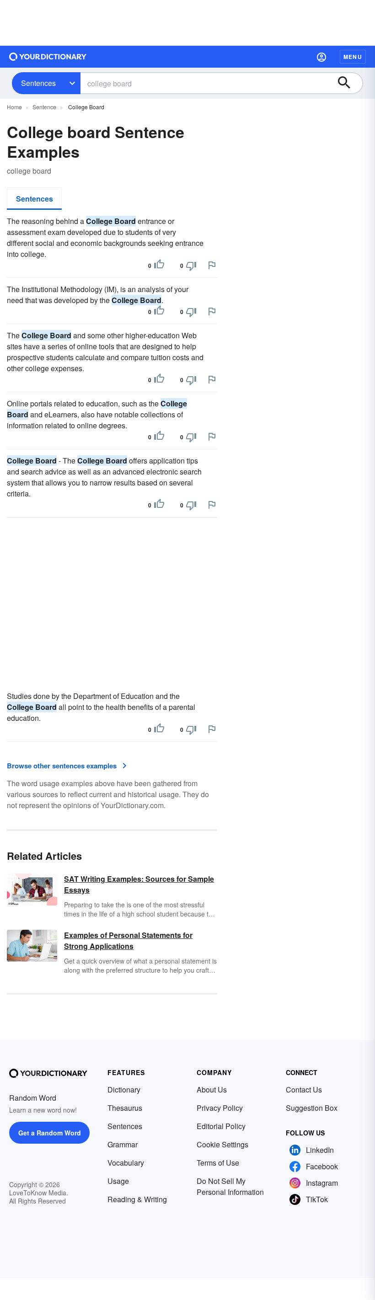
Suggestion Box (312, 1108)
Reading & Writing (137, 1199)
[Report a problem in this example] (211, 265)
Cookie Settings (222, 1144)
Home (14, 107)
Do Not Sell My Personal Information (230, 1186)
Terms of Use (218, 1162)
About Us (212, 1089)
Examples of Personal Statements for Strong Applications (128, 940)
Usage (118, 1181)
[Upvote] (159, 266)
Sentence (44, 107)
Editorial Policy (221, 1126)
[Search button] (348, 83)
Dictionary (123, 1089)
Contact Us (304, 1089)
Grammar (122, 1144)
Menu (352, 57)
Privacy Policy (220, 1108)
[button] (321, 56)
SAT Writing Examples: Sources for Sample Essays (139, 884)
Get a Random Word (49, 1132)
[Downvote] (191, 266)
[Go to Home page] (48, 57)
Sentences (38, 83)
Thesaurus (124, 1108)
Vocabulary (125, 1162)
